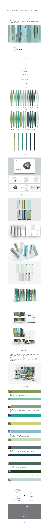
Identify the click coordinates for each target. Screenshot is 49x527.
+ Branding (13, 10)
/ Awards (26, 10)
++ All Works (9, 10)
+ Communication (21, 10)
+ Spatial (17, 10)
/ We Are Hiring (35, 10)
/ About (28, 10)
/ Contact (31, 10)
